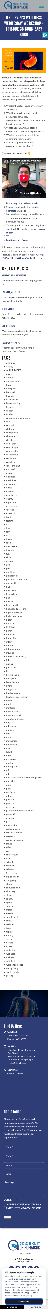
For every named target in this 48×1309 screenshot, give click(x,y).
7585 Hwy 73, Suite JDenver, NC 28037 (17, 1037)
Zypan (25, 240)
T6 (7, 236)
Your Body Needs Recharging (14, 275)
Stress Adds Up (8, 308)
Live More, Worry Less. (11, 292)
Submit (7, 1217)
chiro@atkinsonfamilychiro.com (26, 258)
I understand (24, 1301)
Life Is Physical (8, 325)
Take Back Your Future (11, 342)
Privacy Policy (32, 1204)
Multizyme (11, 240)
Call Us (13, 1307)
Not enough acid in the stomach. (22, 203)
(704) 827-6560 (15, 1073)
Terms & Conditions (28, 1208)
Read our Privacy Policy (22, 1295)
